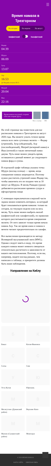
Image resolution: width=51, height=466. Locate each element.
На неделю (26, 28)
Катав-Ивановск (33, 344)
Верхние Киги (32, 409)
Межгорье (30, 434)
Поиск (41, 4)
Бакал (3, 344)
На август (38, 28)
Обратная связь (32, 462)
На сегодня (12, 28)
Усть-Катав (6, 388)
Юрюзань (30, 388)
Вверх (45, 455)
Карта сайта (18, 462)
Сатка (3, 366)
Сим (28, 366)
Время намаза (13, 4)
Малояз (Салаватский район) (10, 435)
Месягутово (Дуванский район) (11, 410)
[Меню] (48, 4)
